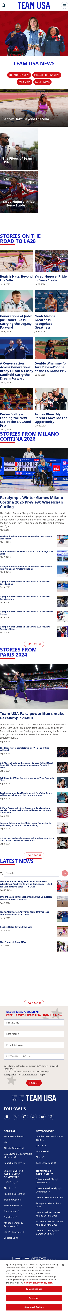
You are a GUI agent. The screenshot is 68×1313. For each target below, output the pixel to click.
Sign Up (34, 1083)
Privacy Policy (48, 1066)
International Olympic (50, 1181)
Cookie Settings (34, 1289)
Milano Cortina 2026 (46, 74)
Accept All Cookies (34, 1307)
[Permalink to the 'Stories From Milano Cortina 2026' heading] (37, 438)
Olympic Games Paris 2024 (50, 1197)
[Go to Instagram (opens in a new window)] (25, 1117)
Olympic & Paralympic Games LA (50, 1232)
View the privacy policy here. (38, 1282)
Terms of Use (9, 1068)
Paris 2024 (24, 81)
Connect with (46, 1162)
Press (13, 1205)
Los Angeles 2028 (19, 74)
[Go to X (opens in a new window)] (16, 1117)
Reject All (34, 1298)
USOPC (14, 1231)
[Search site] (65, 873)
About (10, 1188)
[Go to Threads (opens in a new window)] (51, 1117)
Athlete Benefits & (18, 1224)
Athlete (14, 1148)
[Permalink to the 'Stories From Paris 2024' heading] (29, 654)
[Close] (62, 1264)
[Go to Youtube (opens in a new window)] (42, 1117)
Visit (6, 1142)
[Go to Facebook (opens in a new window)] (7, 1117)
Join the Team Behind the (50, 1138)
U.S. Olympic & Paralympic (18, 1155)
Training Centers (13, 1199)
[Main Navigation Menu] (64, 5)
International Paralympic (50, 1190)
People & (14, 1193)
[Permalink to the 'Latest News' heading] (35, 861)
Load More (34, 644)
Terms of (31, 1074)
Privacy (11, 1074)
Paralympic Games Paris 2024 (48, 1205)
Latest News (42, 81)
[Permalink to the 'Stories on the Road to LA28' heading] (38, 241)
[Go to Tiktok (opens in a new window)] (33, 1117)
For (10, 1217)
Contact (11, 1237)
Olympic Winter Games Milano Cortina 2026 (48, 1214)
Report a (14, 1162)
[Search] (3, 5)
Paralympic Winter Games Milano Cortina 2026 (49, 1223)
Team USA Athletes (14, 1136)
